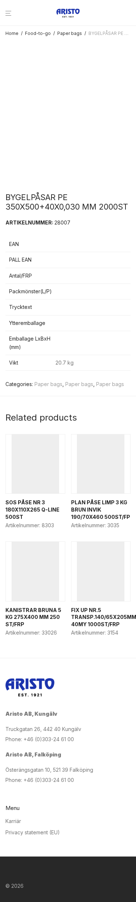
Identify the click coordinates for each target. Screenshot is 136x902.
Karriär (13, 821)
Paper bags (69, 33)
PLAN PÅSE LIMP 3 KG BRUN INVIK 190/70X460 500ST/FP (100, 509)
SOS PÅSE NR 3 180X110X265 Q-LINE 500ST (32, 509)
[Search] (131, 13)
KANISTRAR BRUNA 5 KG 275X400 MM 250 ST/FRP (33, 617)
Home (11, 33)
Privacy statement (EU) (32, 832)
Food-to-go (38, 33)
